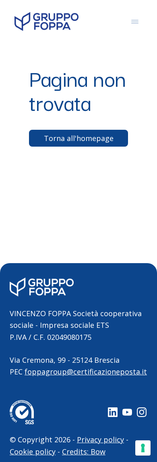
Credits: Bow (83, 451)
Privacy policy (100, 439)
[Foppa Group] (46, 21)
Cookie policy (33, 451)
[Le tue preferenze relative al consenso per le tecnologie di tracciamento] (143, 448)
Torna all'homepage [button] (79, 138)
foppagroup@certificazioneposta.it (86, 371)
